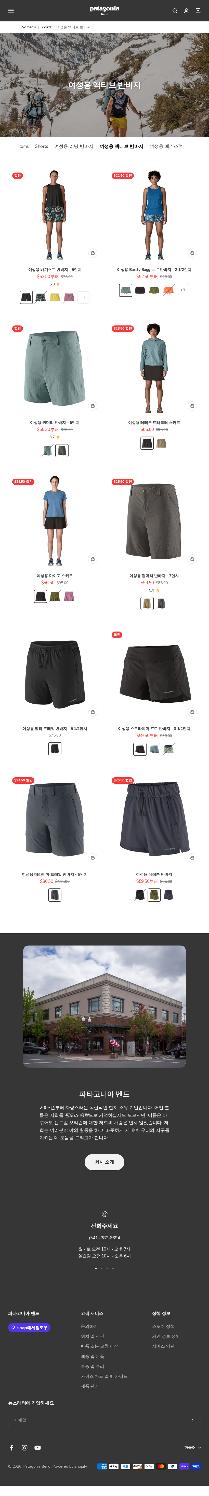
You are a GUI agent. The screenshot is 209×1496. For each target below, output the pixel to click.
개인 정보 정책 (166, 1336)
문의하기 (89, 1326)
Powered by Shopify (69, 1466)
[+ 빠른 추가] (92, 253)
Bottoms (20, 146)
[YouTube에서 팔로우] (37, 1447)
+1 (83, 297)
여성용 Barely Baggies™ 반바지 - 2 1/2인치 (154, 269)
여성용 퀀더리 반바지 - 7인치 (154, 575)
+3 (182, 290)
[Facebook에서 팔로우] (11, 1447)
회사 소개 (104, 1162)
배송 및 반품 (92, 1356)
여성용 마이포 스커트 (55, 575)
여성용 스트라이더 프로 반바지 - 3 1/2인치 (154, 728)
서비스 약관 (163, 1346)
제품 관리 (90, 1386)
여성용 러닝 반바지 (74, 146)
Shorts (46, 27)
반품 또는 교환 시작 (99, 1346)
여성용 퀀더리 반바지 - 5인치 (55, 422)
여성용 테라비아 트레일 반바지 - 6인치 (54, 874)
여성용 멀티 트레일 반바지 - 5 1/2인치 (54, 728)
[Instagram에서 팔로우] (24, 1447)
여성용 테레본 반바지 (154, 874)
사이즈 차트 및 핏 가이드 (104, 1376)
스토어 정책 (163, 1326)
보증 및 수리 (92, 1366)
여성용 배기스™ (166, 146)
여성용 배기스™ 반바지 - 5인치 (55, 269)
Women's (28, 27)
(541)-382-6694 (104, 1238)
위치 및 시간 (92, 1336)
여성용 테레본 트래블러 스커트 (154, 422)
